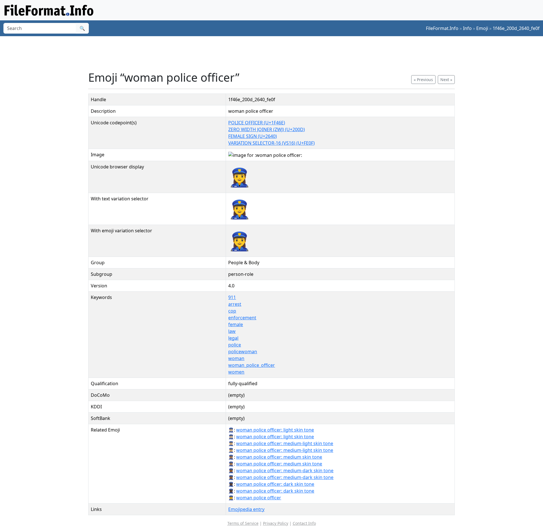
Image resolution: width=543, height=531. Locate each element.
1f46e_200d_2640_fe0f (516, 28)
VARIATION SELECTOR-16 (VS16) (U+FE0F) (271, 143)
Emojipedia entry (246, 509)
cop (232, 311)
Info (467, 28)
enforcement (242, 318)
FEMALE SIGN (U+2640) (252, 136)
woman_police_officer (251, 365)
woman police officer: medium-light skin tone (284, 443)
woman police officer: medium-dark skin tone (284, 470)
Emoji (482, 28)
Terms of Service (242, 523)
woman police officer (258, 498)
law (232, 331)
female (235, 324)
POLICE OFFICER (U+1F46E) (256, 123)
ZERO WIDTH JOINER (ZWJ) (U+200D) (266, 129)
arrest (234, 304)
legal (233, 338)
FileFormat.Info (442, 28)
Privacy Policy (275, 523)
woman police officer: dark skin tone (275, 484)
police (234, 345)
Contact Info (304, 523)
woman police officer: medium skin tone (279, 457)
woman (236, 358)
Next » (446, 79)
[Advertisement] (275, 53)
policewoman (242, 351)
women (236, 372)
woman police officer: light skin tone (275, 430)
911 (232, 297)
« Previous (423, 79)
